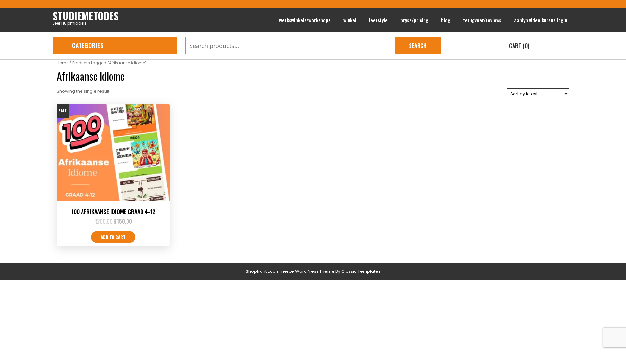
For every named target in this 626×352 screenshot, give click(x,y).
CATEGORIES (88, 45)
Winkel (349, 19)
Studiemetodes (86, 15)
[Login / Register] (568, 46)
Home (62, 63)
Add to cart (113, 237)
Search (417, 45)
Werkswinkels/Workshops (305, 19)
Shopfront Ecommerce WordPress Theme (290, 271)
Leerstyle (378, 19)
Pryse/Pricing (414, 19)
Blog (445, 19)
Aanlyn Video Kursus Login (540, 19)
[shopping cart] (498, 46)
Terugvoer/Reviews (482, 19)
